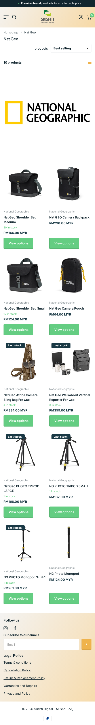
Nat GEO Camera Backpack (69, 217)
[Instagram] (6, 628)
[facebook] (15, 628)
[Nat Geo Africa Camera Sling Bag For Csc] (25, 362)
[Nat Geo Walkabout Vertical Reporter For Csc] (70, 362)
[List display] (89, 62)
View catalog (6, 17)
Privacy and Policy (17, 693)
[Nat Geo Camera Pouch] (70, 275)
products (41, 48)
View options (18, 243)
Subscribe (86, 644)
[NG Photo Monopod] (68, 542)
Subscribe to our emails (21, 635)
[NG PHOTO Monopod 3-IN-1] (25, 544)
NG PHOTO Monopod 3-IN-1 (25, 577)
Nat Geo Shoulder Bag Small (25, 308)
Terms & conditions (17, 662)
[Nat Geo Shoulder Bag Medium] (25, 184)
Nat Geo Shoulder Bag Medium (20, 219)
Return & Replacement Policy (24, 678)
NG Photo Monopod (64, 573)
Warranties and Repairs (20, 686)
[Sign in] (80, 17)
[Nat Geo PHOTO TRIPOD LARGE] (25, 453)
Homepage (11, 32)
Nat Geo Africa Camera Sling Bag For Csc (21, 397)
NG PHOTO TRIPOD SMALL (69, 486)
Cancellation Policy (17, 670)
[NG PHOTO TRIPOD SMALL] (70, 453)
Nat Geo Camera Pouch (66, 308)
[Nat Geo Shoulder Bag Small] (25, 275)
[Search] (14, 17)
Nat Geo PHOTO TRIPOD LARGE (21, 488)
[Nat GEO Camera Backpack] (70, 184)
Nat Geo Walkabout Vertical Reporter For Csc (69, 397)
